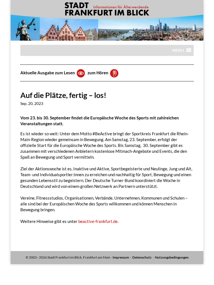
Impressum (121, 257)
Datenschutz (142, 257)
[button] (178, 52)
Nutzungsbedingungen (172, 257)
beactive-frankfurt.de (98, 221)
